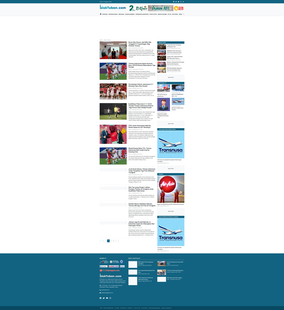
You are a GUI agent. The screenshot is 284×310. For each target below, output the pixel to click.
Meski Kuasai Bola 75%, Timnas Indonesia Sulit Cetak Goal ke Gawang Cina (139, 150)
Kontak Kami (123, 308)
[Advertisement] (142, 27)
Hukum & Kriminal (130, 14)
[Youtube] (107, 298)
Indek (180, 14)
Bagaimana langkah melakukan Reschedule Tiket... (163, 115)
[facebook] (174, 1)
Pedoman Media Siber (108, 308)
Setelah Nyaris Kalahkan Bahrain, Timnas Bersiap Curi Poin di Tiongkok (141, 205)
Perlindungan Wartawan (154, 308)
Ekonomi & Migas (113, 14)
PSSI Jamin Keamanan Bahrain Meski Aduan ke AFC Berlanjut (139, 126)
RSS (101, 308)
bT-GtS (169, 14)
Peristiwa (104, 14)
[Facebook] (101, 298)
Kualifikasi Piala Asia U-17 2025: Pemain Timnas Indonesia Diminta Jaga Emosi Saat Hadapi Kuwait (140, 105)
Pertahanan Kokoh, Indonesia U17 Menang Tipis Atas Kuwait (140, 85)
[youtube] (178, 1)
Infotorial (175, 14)
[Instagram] (110, 298)
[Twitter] (104, 298)
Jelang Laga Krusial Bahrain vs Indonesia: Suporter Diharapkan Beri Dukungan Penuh (141, 224)
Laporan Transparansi (166, 308)
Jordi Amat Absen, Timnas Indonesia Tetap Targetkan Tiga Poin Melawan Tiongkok (141, 171)
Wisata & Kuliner (162, 14)
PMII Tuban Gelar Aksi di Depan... (175, 277)
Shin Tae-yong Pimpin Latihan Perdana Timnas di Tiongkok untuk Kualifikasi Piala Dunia (140, 189)
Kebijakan (121, 14)
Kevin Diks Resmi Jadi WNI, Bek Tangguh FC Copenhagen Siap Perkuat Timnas (139, 44)
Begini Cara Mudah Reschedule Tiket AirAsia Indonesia (170, 204)
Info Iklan (117, 308)
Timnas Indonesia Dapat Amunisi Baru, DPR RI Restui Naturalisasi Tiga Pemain (141, 65)
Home (101, 40)
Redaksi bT (130, 308)
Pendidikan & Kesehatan (142, 14)
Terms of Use (137, 308)
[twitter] (176, 1)
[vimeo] (183, 1)
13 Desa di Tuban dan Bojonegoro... (175, 270)
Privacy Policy (144, 308)
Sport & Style (153, 14)
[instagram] (181, 1)
